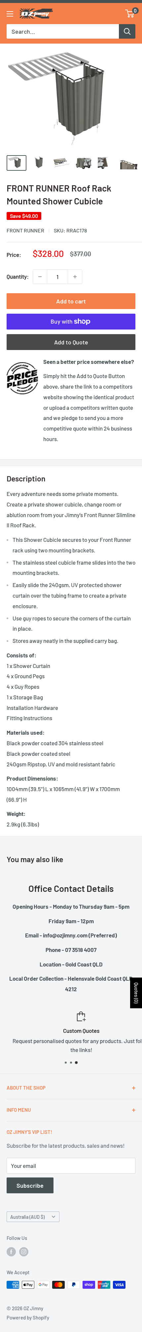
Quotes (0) (136, 993)
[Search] (127, 31)
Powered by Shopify (28, 1317)
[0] (130, 14)
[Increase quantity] (75, 277)
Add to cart (71, 301)
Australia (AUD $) (27, 1217)
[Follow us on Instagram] (23, 1251)
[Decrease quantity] (40, 277)
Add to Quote (71, 342)
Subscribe (30, 1185)
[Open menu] (10, 14)
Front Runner (25, 230)
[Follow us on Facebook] (11, 1251)
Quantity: (18, 276)
